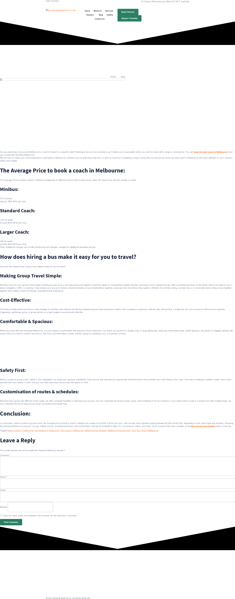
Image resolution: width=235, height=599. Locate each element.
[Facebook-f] (49, 5)
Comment (5, 455)
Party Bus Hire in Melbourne (144, 430)
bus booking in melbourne (47, 430)
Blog (101, 15)
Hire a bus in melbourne (71, 430)
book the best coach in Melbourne (210, 152)
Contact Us (100, 19)
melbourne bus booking (95, 430)
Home (87, 11)
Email (3, 490)
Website (3, 507)
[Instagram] (56, 5)
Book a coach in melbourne (20, 430)
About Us (98, 11)
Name (3, 477)
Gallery (110, 15)
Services (109, 11)
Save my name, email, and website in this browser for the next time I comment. (40, 515)
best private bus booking (202, 426)
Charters (90, 15)
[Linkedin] (62, 5)
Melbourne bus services (119, 430)
